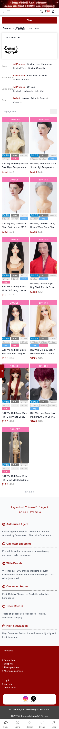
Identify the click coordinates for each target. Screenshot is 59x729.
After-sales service (13, 671)
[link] (6, 28)
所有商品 (20, 28)
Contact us (9, 660)
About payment (11, 667)
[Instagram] (25, 699)
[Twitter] (33, 699)
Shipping (8, 663)
